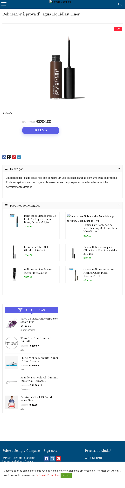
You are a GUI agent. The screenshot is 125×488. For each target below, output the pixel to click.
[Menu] (4, 4)
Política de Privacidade (48, 475)
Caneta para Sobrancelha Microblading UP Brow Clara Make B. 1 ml (100, 228)
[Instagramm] (52, 458)
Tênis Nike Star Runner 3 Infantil (36, 339)
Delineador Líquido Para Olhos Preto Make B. (38, 271)
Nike (22, 350)
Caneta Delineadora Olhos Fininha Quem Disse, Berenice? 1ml (98, 273)
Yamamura (25, 389)
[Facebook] (46, 458)
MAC (4, 150)
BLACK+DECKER (28, 330)
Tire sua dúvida (95, 458)
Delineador (7, 113)
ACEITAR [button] (66, 475)
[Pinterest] (58, 458)
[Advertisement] (62, 430)
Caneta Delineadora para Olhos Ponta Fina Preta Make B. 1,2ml (100, 250)
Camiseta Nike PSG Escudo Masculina (37, 398)
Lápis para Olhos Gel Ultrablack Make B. (36, 248)
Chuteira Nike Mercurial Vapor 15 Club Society (39, 359)
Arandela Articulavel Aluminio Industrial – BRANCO (39, 379)
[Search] (120, 4)
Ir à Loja (41, 130)
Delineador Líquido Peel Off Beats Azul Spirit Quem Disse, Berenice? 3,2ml (40, 219)
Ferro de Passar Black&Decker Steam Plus (39, 320)
